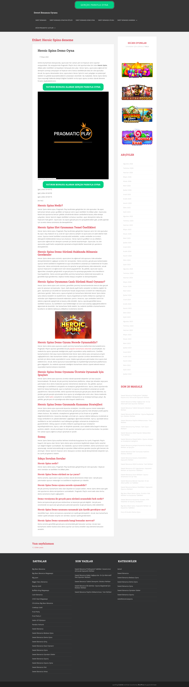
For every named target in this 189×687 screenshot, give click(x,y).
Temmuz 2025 (128, 221)
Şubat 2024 (127, 295)
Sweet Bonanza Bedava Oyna (42, 633)
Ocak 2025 (127, 247)
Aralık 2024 (127, 251)
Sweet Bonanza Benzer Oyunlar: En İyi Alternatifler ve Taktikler (135, 482)
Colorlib (120, 685)
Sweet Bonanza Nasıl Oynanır (43, 646)
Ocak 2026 (127, 194)
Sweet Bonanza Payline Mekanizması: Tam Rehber (136, 421)
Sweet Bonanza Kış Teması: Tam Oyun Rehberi (135, 428)
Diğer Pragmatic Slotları (44, 28)
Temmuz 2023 (128, 326)
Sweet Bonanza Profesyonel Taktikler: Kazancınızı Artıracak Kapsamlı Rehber (135, 396)
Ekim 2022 (127, 365)
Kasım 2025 (127, 203)
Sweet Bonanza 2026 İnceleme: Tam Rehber (137, 464)
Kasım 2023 (127, 308)
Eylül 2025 (127, 212)
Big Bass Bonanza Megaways (42, 573)
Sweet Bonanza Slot (39, 667)
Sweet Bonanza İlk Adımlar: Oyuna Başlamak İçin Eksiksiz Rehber (137, 415)
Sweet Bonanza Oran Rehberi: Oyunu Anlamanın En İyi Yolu (134, 476)
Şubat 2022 (127, 374)
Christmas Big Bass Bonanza (42, 603)
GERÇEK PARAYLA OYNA (94, 5)
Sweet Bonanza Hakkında (126, 20)
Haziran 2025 (128, 225)
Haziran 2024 (128, 278)
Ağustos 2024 (128, 269)
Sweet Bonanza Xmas (40, 671)
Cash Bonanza (37, 595)
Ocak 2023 (127, 352)
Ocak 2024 (127, 299)
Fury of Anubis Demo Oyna (130, 512)
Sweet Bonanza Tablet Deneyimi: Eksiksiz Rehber (136, 409)
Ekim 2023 (127, 313)
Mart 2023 (127, 343)
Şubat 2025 (127, 243)
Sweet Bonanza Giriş (39, 642)
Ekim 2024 (127, 260)
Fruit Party (36, 612)
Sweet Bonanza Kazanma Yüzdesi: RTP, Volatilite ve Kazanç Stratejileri (135, 501)
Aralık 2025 (127, 199)
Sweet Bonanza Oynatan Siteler (61, 20)
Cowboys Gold (37, 607)
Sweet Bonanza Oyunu (45, 12)
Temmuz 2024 (128, 273)
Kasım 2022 (127, 361)
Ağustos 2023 (128, 321)
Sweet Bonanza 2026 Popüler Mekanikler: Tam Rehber (136, 434)
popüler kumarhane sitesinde (80, 349)
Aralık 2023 (127, 304)
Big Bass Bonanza (38, 569)
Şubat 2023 (127, 348)
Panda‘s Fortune (38, 624)
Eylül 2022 (127, 370)
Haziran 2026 (128, 172)
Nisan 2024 (127, 286)
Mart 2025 (127, 238)
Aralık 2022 (127, 356)
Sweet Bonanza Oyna (40, 650)
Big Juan (35, 578)
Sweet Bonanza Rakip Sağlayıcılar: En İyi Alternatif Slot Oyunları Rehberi (135, 403)
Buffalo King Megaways (40, 590)
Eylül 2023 (127, 317)
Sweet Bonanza (40, 20)
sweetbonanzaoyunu (125, 599)
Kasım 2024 (127, 256)
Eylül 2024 (127, 264)
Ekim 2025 (127, 208)
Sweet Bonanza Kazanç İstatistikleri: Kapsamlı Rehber (134, 459)
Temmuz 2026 (128, 168)
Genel (119, 569)
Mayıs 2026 (127, 177)
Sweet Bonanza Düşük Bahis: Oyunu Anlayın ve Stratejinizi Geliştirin (137, 440)
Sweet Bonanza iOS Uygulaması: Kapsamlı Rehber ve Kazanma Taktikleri (136, 469)
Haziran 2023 (128, 330)
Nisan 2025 (127, 234)
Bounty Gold (36, 586)
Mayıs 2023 (127, 335)
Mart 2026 (127, 186)
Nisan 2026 (127, 181)
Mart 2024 (127, 291)
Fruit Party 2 (36, 616)
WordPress (141, 685)
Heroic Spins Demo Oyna (56, 51)
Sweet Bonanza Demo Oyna (85, 20)
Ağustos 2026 (128, 164)
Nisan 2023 (127, 339)
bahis (52, 397)
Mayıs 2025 (127, 229)
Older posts (39, 547)
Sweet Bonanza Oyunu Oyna (42, 663)
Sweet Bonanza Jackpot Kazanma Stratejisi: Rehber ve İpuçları (136, 446)
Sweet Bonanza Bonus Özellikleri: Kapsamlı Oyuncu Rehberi (136, 488)
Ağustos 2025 (128, 216)
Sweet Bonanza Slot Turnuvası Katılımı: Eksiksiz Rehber (135, 453)
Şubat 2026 (127, 190)
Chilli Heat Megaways (40, 599)
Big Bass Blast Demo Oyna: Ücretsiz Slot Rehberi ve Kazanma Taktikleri (135, 494)
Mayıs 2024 (127, 282)
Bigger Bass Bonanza (39, 582)
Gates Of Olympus (39, 620)
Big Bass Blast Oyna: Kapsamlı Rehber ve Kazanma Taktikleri (136, 507)
